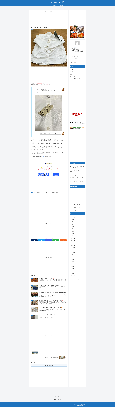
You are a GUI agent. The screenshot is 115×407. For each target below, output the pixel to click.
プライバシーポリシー (73, 404)
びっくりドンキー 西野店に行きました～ (77, 178)
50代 (34, 192)
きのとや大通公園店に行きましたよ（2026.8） (76, 171)
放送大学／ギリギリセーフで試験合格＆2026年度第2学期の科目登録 (77, 167)
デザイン (44, 192)
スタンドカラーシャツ (39, 192)
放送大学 (71, 71)
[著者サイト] (34, 240)
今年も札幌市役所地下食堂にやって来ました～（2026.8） (77, 174)
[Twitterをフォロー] (41, 240)
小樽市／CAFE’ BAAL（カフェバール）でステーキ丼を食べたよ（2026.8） (77, 182)
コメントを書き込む (48, 365)
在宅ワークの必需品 (73, 69)
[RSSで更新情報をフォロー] (63, 240)
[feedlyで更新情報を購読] (55, 240)
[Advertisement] (49, 18)
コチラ (43, 156)
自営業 (57, 192)
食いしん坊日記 (73, 76)
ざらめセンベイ (77, 47)
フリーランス (48, 192)
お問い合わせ (83, 404)
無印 (54, 192)
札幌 (52, 192)
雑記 (32, 192)
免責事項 (79, 404)
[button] (84, 62)
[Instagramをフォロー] (48, 240)
